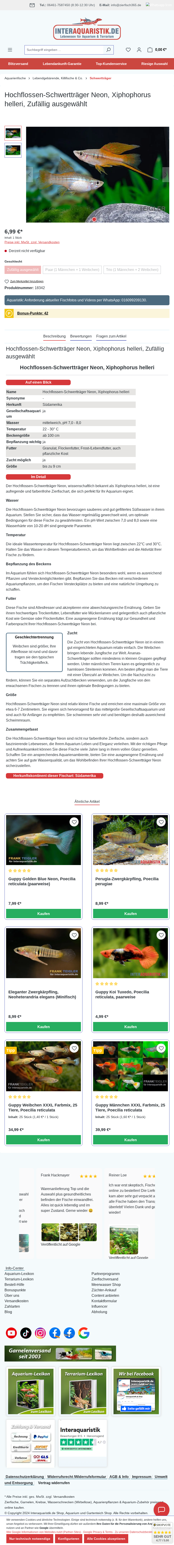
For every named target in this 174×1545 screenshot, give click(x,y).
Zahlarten (12, 1306)
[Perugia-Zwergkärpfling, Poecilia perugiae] (130, 840)
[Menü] (10, 49)
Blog (8, 1312)
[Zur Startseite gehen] (87, 28)
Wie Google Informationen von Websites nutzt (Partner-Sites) (43, 1532)
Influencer (99, 1306)
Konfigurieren (68, 1538)
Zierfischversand (105, 1279)
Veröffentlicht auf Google (43, 1244)
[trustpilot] (82, 1438)
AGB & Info (119, 1477)
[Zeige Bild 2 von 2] (101, 219)
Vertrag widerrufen (54, 1483)
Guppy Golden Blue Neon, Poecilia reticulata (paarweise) (41, 881)
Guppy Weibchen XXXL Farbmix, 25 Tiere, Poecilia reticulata (42, 1107)
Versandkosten (17, 1301)
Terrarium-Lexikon (19, 1279)
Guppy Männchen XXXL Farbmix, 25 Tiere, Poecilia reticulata (130, 1107)
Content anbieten (105, 1295)
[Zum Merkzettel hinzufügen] (74, 821)
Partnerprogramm (106, 1274)
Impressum (141, 1477)
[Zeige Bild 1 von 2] (94, 219)
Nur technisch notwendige (29, 1538)
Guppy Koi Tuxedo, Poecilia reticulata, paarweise (122, 994)
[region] (87, 174)
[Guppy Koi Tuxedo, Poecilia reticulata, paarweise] (130, 953)
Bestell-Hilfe (14, 1285)
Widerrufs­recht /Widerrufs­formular (76, 1477)
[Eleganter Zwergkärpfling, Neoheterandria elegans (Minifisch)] (43, 953)
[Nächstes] (165, 174)
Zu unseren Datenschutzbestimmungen (139, 1532)
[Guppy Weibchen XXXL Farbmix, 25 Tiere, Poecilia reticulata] (43, 1066)
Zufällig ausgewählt (24, 271)
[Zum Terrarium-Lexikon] (83, 1391)
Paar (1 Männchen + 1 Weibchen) (73, 271)
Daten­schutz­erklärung (25, 1477)
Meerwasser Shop (106, 1285)
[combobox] (63, 50)
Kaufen (43, 914)
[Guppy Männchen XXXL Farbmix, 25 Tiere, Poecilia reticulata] (130, 1066)
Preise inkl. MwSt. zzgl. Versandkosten (32, 242)
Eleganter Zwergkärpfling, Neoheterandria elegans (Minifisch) (42, 994)
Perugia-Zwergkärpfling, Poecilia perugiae (127, 881)
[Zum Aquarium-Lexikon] (30, 1391)
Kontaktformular (104, 1301)
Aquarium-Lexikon (19, 1274)
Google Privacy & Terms (98, 1532)
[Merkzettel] (128, 49)
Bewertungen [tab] (81, 336)
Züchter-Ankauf (104, 1290)
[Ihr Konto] (139, 49)
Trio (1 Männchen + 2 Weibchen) (133, 271)
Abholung (99, 1312)
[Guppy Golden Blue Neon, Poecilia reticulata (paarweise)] (43, 840)
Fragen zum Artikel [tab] (111, 336)
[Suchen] (108, 50)
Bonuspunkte (15, 1290)
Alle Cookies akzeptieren (106, 1538)
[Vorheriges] (29, 174)
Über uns (12, 1295)
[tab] (54, 336)
